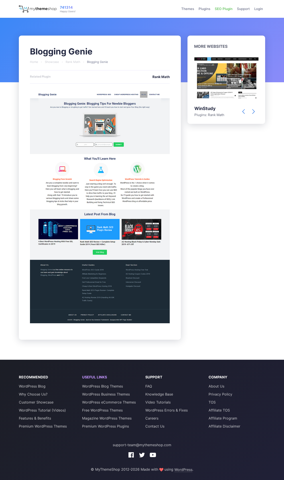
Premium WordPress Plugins (105, 426)
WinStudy (205, 108)
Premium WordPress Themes (43, 426)
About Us (216, 386)
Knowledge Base (159, 394)
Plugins (204, 9)
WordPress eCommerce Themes (109, 402)
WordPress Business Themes (106, 394)
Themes (187, 9)
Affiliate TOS (219, 410)
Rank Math (73, 62)
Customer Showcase (36, 402)
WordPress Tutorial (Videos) (42, 410)
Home (34, 62)
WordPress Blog (32, 386)
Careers (151, 418)
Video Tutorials (158, 402)
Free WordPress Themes (102, 410)
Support (243, 9)
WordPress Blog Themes (102, 386)
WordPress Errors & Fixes (166, 410)
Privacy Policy (220, 394)
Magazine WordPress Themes (107, 418)
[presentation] (243, 111)
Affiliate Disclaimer (224, 426)
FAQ (148, 386)
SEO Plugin (224, 9)
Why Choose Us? (33, 394)
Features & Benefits (35, 418)
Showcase (52, 62)
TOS (212, 402)
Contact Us (154, 426)
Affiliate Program (223, 418)
